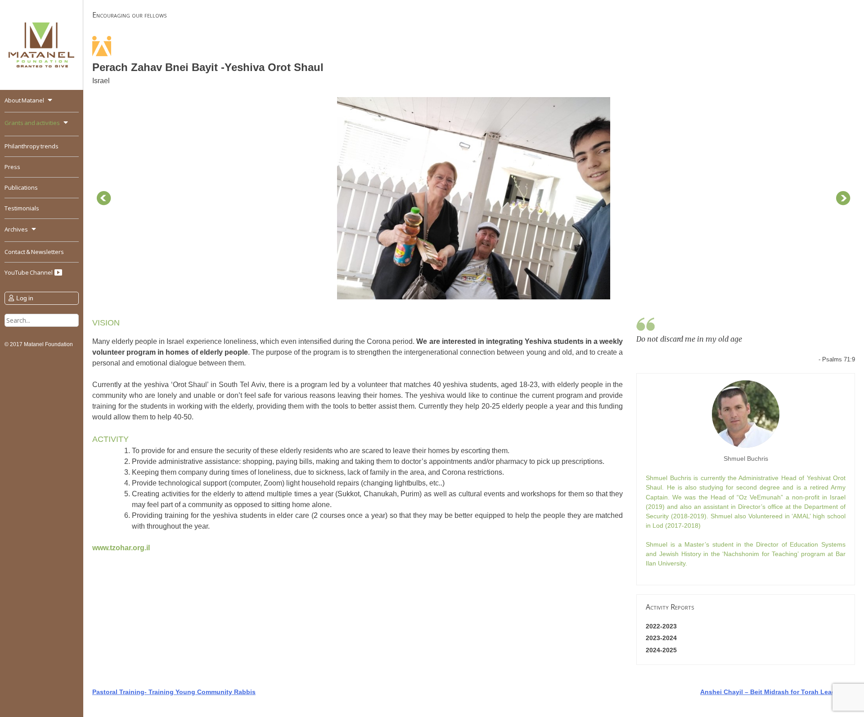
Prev (104, 198)
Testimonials (21, 208)
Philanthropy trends (31, 146)
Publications (21, 187)
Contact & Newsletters (34, 252)
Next (843, 198)
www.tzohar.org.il (121, 548)
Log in (24, 298)
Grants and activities (32, 123)
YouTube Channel (29, 272)
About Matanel (24, 100)
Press (12, 167)
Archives (16, 229)
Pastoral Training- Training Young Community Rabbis (174, 691)
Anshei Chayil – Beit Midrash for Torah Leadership (777, 691)
